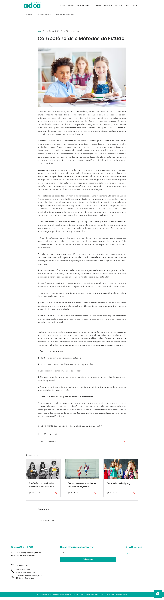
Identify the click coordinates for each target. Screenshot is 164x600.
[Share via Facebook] (39, 434)
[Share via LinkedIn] (50, 434)
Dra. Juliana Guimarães (65, 14)
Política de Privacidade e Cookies (92, 594)
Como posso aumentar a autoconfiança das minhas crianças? (82, 485)
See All (135, 455)
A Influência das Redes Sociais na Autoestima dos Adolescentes (41, 485)
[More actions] (125, 31)
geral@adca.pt (22, 565)
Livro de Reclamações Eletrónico (116, 594)
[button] (70, 5)
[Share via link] (56, 434)
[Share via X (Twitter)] (44, 434)
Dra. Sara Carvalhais (44, 14)
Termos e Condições (71, 594)
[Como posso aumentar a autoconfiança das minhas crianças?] (82, 469)
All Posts (29, 14)
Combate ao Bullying (118, 483)
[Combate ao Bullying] (121, 469)
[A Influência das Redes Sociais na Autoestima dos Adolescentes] (43, 469)
